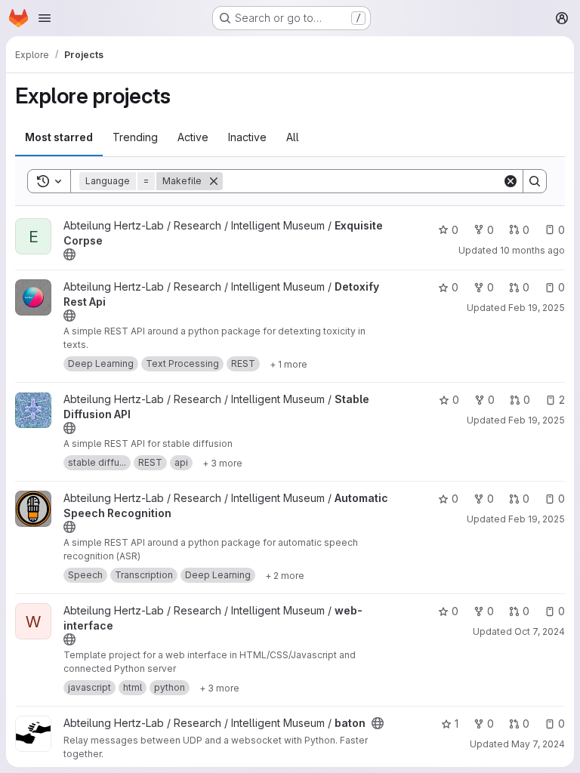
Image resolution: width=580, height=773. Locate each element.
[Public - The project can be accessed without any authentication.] (69, 254)
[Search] (535, 181)
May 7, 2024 (538, 744)
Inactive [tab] (247, 137)
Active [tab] (192, 137)
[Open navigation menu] (44, 18)
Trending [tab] (135, 137)
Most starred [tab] (59, 137)
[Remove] (214, 181)
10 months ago (532, 250)
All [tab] (292, 137)
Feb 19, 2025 (536, 307)
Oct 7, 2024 (539, 631)
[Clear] (510, 181)
